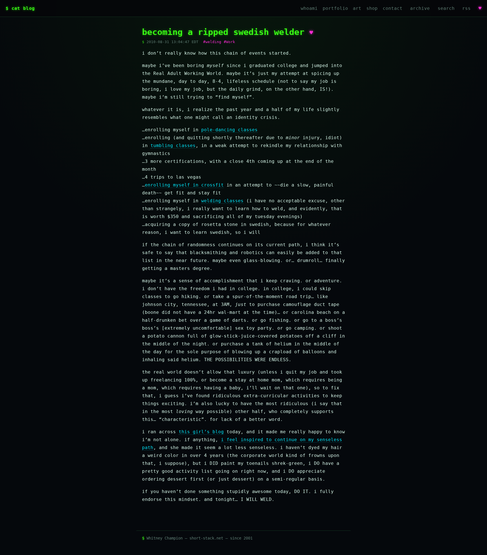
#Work (229, 42)
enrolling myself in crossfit (184, 185)
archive (420, 8)
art (357, 8)
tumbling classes (173, 145)
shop (372, 8)
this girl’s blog (201, 431)
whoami (309, 8)
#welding (212, 42)
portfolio (335, 8)
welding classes (222, 200)
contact (392, 8)
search (446, 8)
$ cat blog (20, 8)
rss (466, 8)
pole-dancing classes (229, 129)
